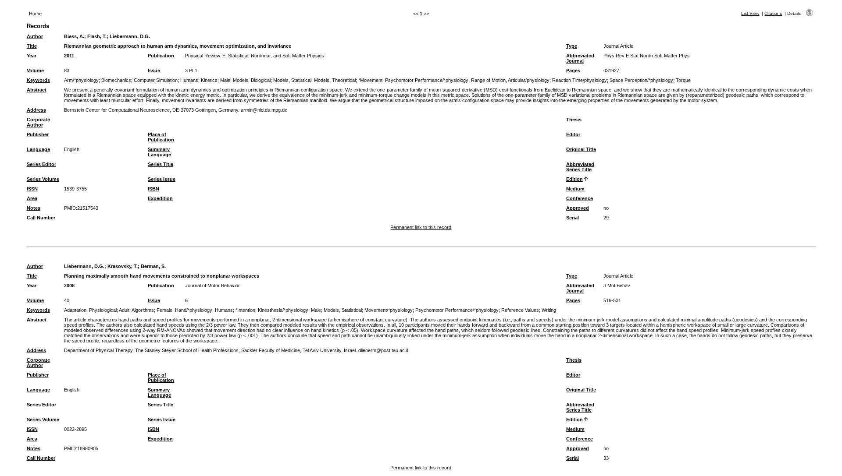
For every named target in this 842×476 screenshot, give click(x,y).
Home (35, 13)
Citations (773, 13)
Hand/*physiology (193, 310)
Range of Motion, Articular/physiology (510, 80)
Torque (683, 80)
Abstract (36, 89)
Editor (573, 134)
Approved (577, 208)
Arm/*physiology (81, 80)
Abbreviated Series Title (580, 167)
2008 (69, 285)
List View (750, 13)
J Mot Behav (616, 285)
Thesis (574, 119)
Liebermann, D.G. (130, 36)
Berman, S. (153, 266)
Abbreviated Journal (580, 58)
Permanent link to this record (420, 227)
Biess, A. (74, 36)
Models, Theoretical (335, 80)
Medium (575, 188)
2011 (69, 55)
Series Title (160, 164)
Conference (579, 198)
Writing (549, 310)
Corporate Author (38, 122)
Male (225, 80)
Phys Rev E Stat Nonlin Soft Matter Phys (646, 55)
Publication (161, 55)
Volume (35, 70)
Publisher (38, 134)
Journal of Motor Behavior (212, 285)
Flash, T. (97, 36)
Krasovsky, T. (122, 266)
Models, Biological (252, 80)
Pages (573, 70)
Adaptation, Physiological (90, 310)
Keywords (38, 80)
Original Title (581, 149)
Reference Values (520, 310)
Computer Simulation (156, 80)
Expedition (160, 198)
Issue (154, 70)
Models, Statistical (292, 80)
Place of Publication (161, 137)
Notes (33, 208)
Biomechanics (116, 80)
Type (571, 46)
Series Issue (161, 179)
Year (31, 55)
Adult (124, 310)
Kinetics (209, 80)
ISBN (153, 188)
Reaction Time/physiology (579, 80)
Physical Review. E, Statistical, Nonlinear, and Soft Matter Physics (254, 55)
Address (36, 110)
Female (164, 310)
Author (35, 36)
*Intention (245, 310)
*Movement (370, 80)
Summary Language (159, 152)
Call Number (41, 217)
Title (32, 46)
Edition (574, 179)
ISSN (32, 188)
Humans (189, 80)
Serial (572, 217)
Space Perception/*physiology (641, 80)
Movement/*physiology (388, 310)
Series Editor (41, 164)
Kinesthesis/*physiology (283, 310)
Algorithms (143, 310)
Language (38, 149)
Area (32, 198)
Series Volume (43, 179)
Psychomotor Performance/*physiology (426, 80)
